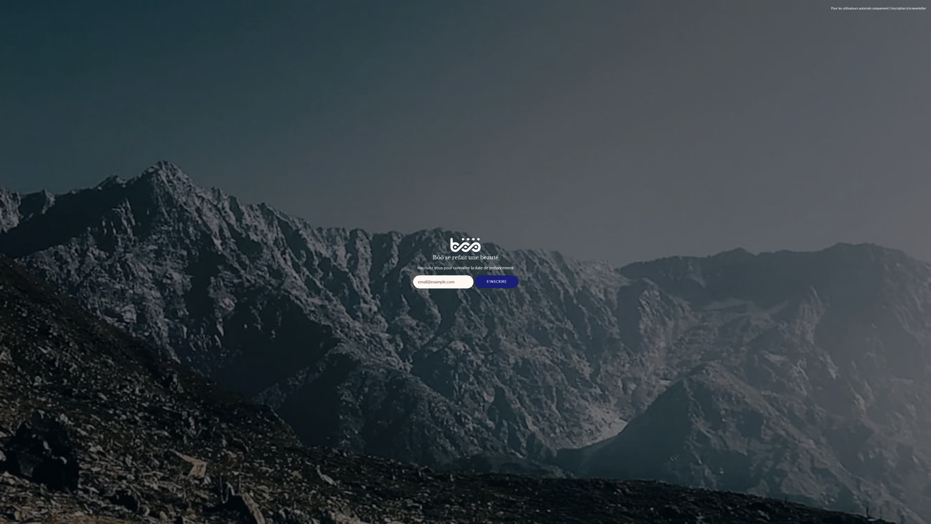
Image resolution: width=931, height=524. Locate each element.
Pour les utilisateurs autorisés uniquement (860, 8)
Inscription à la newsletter (908, 8)
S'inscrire (497, 281)
